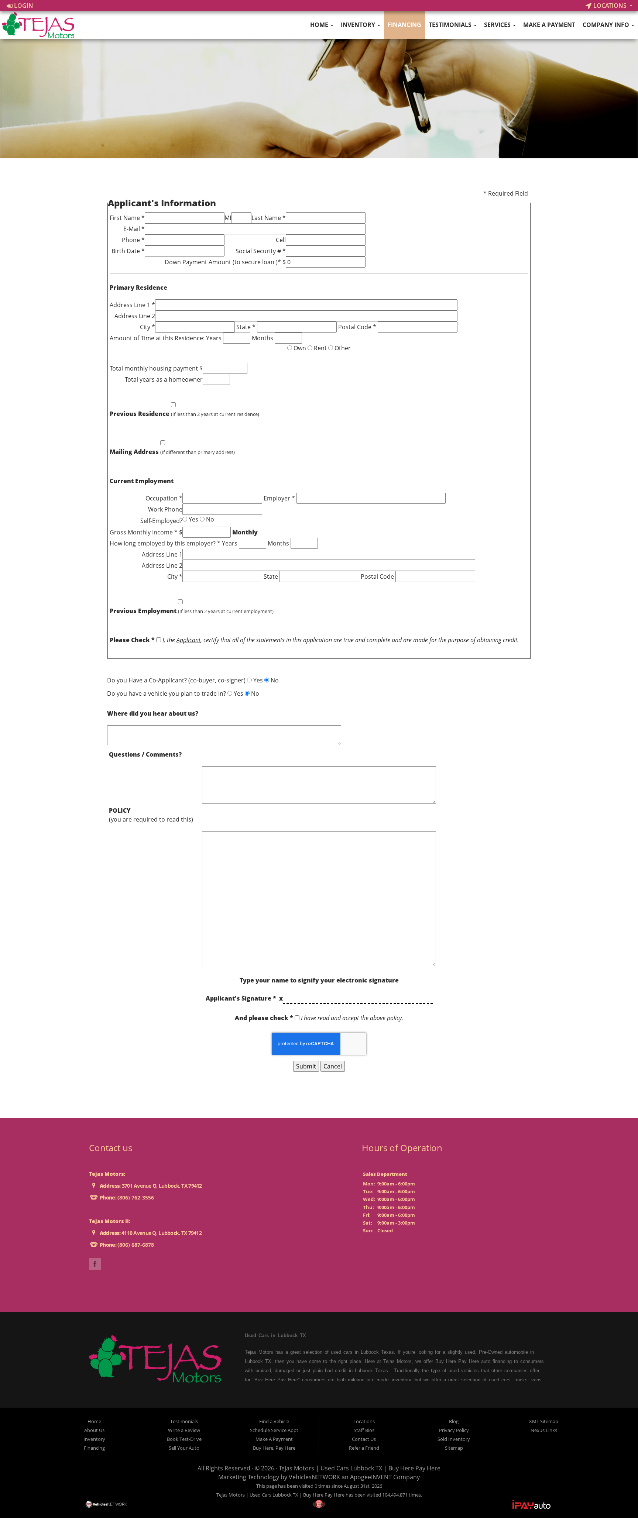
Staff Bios (364, 1430)
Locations (610, 5)
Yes (192, 519)
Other (342, 348)
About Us (94, 1430)
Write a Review (184, 1430)
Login (23, 5)
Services (498, 25)
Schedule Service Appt (274, 1430)
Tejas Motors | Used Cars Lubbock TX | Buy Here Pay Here (359, 1468)
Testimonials (451, 25)
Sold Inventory (454, 1439)
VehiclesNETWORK (314, 1477)
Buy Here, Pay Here (274, 1448)
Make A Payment (549, 25)
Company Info (607, 25)
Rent (319, 348)
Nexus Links (544, 1430)
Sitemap (454, 1448)
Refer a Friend (364, 1448)
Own (299, 348)
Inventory (359, 25)
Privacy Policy (454, 1430)
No (209, 519)
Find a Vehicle (274, 1421)
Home (320, 25)
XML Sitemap (543, 1421)
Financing (404, 25)
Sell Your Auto (184, 1448)
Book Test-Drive (184, 1439)
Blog (454, 1421)
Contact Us (364, 1439)
